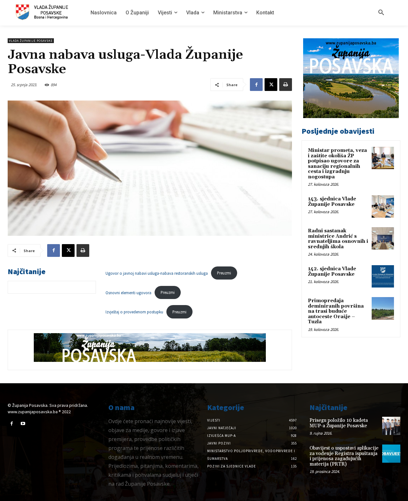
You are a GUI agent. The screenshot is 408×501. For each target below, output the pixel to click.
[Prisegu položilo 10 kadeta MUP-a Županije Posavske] (391, 426)
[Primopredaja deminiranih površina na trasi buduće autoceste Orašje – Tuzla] (383, 308)
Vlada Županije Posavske (31, 41)
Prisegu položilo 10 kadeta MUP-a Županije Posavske (339, 423)
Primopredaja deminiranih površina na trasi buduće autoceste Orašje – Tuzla (336, 311)
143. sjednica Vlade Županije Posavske (332, 201)
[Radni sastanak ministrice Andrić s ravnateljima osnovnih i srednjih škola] (383, 238)
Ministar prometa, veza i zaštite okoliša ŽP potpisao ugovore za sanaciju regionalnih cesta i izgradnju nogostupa (337, 163)
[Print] (285, 84)
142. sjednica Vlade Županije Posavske (332, 271)
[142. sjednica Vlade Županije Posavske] (383, 276)
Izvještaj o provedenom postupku (134, 311)
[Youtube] (23, 424)
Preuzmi (224, 272)
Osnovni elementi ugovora (128, 292)
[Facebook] (256, 84)
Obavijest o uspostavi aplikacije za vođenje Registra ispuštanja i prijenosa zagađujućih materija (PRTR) (344, 456)
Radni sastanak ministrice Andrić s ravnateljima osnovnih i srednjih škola (338, 239)
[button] (381, 13)
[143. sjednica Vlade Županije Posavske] (383, 206)
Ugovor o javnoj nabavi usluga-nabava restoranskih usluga (157, 272)
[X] (271, 84)
